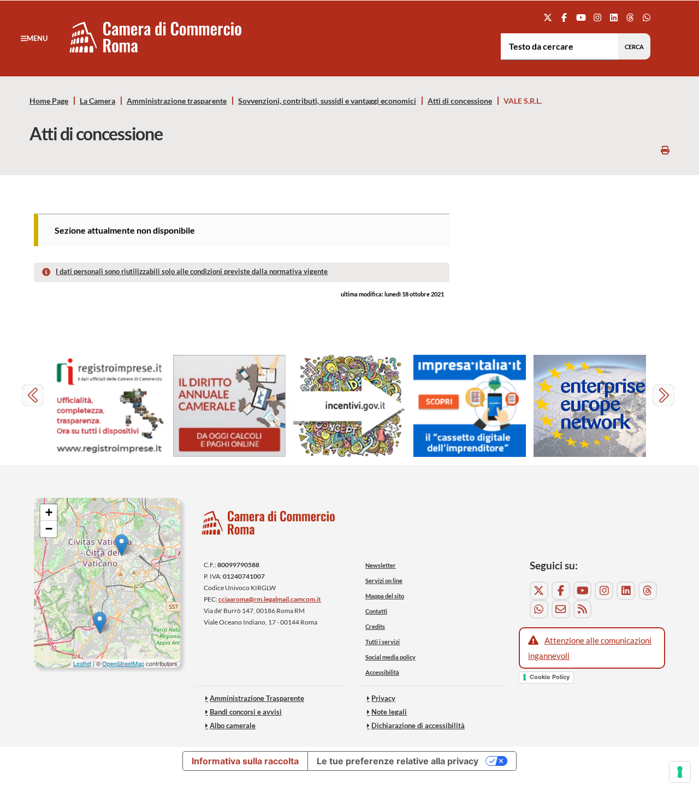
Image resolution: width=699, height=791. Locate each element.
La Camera (97, 101)
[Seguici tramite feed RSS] (582, 609)
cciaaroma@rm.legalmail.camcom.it (269, 599)
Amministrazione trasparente (177, 101)
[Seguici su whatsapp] (646, 17)
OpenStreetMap (123, 663)
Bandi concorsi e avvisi (246, 711)
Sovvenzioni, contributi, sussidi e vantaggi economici (327, 101)
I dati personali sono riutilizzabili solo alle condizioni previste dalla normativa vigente (192, 271)
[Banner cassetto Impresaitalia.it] (470, 406)
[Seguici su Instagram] (597, 17)
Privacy (383, 698)
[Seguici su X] (548, 17)
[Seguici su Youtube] (580, 17)
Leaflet (82, 663)
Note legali (389, 711)
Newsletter (380, 565)
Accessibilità (382, 672)
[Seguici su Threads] (630, 17)
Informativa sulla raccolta (245, 761)
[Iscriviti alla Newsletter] (561, 609)
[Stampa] (665, 150)
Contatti (376, 611)
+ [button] (48, 512)
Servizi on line (383, 580)
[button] (34, 38)
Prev (34, 396)
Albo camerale (233, 725)
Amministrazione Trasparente (257, 698)
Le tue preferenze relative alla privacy (397, 761)
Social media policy (390, 657)
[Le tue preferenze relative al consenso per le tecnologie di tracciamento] (680, 772)
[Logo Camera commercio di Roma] (269, 525)
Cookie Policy (550, 677)
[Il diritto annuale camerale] (229, 406)
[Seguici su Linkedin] (613, 17)
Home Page (48, 101)
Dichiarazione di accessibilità (418, 725)
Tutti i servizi (382, 641)
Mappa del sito (384, 595)
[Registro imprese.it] (109, 406)
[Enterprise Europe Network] (590, 406)
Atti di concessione (460, 101)
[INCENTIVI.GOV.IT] (349, 406)
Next (665, 396)
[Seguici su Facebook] (564, 17)
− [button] (48, 529)
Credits (375, 626)
